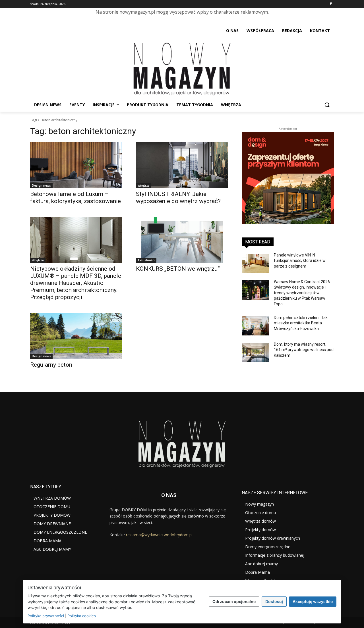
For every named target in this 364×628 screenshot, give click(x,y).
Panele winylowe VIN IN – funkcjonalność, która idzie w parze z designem (300, 260)
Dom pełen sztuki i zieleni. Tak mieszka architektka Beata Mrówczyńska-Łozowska (301, 323)
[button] (327, 105)
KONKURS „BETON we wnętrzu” (178, 268)
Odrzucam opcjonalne (234, 601)
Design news (41, 185)
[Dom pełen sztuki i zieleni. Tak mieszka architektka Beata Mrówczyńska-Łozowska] (255, 325)
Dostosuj (274, 601)
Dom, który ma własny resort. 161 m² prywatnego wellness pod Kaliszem (304, 350)
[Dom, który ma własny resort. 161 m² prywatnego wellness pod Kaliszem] (255, 352)
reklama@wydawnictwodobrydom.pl (159, 534)
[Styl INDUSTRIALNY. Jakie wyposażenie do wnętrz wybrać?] (182, 165)
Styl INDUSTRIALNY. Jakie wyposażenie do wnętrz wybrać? (178, 198)
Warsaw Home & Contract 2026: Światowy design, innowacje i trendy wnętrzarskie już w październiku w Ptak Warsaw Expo (302, 292)
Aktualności (146, 260)
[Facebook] (330, 4)
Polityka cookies (81, 616)
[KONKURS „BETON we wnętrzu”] (182, 240)
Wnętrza (144, 185)
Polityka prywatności (46, 616)
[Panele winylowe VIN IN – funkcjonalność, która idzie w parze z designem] (255, 263)
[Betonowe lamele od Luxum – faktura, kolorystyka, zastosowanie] (76, 165)
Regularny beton (51, 364)
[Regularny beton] (76, 336)
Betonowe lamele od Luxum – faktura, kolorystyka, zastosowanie (75, 198)
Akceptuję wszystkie (313, 601)
